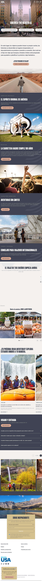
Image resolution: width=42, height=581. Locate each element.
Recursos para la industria (6, 552)
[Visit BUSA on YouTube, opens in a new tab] (8, 564)
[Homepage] (2, 2)
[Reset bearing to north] (40, 280)
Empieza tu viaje (6, 159)
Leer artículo (3, 411)
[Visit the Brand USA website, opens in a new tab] (6, 559)
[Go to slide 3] (21, 340)
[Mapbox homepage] (2, 305)
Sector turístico (24, 543)
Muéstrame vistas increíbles (27, 29)
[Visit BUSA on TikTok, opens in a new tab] (4, 564)
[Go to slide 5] (23, 340)
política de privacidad (14, 537)
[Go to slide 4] (22, 340)
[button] (33, 455)
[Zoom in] (40, 277)
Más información (9, 577)
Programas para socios (26, 549)
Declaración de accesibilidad (22, 575)
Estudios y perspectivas (6, 549)
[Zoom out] (40, 278)
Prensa (22, 546)
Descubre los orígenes (7, 107)
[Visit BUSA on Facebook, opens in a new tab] (6, 564)
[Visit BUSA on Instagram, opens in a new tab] (1, 564)
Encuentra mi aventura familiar (9, 29)
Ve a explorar (5, 209)
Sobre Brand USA (4, 543)
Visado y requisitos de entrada (21, 64)
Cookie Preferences (31, 575)
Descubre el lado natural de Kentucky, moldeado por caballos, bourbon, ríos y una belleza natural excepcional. (17, 409)
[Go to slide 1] (19, 340)
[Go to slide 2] (20, 340)
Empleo (2, 546)
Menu (37, 2)
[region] (21, 291)
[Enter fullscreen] (40, 282)
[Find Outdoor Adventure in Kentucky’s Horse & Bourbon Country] (18, 377)
